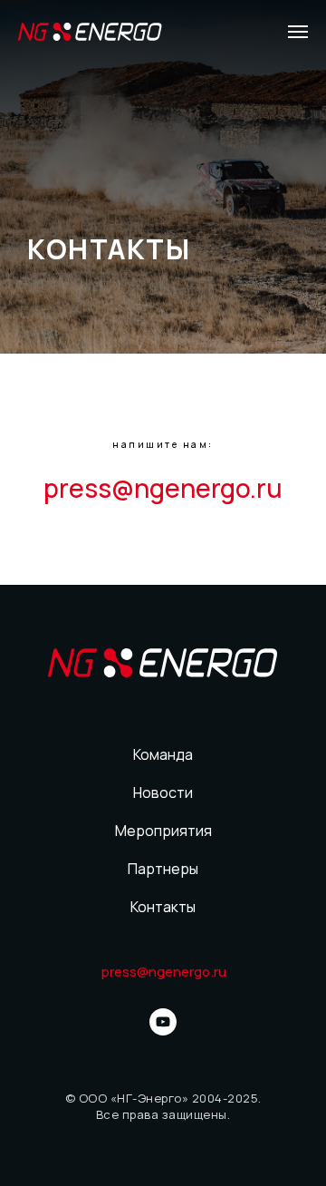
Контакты (163, 907)
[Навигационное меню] (298, 31)
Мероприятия (163, 831)
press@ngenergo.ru (163, 488)
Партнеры (163, 869)
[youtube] (163, 1021)
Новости (163, 792)
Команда (163, 754)
